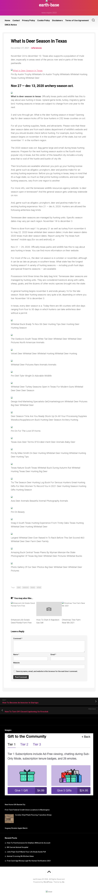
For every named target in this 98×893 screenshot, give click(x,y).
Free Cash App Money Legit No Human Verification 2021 (29, 861)
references (36, 48)
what (39, 587)
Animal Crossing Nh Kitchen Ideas (20, 856)
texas (33, 587)
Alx (63, 882)
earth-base (49, 5)
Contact (16, 20)
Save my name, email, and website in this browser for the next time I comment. (47, 671)
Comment (17, 638)
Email (53, 654)
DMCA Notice (11, 25)
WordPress (48, 882)
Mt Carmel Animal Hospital (17, 847)
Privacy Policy (28, 20)
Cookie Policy (43, 20)
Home (7, 20)
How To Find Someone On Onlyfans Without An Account (28, 843)
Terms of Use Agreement (77, 20)
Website (16, 663)
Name (16, 654)
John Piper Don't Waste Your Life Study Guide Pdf (26, 852)
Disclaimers (57, 20)
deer (18, 587)
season (25, 587)
